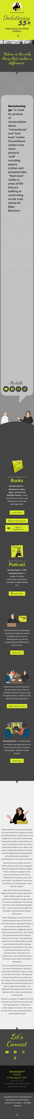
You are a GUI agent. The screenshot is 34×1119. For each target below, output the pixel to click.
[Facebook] (12, 389)
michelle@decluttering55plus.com (17, 1083)
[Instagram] (18, 389)
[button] (18, 35)
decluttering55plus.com (17, 1086)
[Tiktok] (25, 389)
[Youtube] (6, 389)
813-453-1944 (17, 1080)
